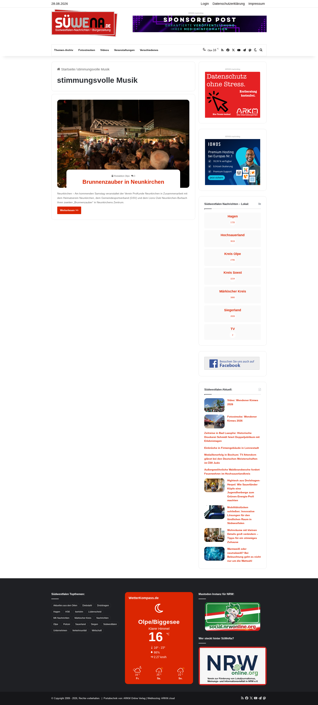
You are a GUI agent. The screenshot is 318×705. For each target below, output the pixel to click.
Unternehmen (60, 630)
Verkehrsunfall (79, 630)
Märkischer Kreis (83, 618)
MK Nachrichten (61, 618)
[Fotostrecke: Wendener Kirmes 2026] (214, 421)
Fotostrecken (86, 50)
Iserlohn (79, 611)
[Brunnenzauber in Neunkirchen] (123, 144)
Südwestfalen (110, 624)
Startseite (67, 69)
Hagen (56, 611)
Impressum (256, 4)
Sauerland (80, 624)
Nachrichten (102, 618)
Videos (104, 50)
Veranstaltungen (124, 50)
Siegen (94, 624)
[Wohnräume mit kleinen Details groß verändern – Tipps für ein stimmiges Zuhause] (214, 535)
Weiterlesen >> (69, 210)
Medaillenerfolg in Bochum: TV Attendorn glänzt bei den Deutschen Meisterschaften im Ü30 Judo (230, 458)
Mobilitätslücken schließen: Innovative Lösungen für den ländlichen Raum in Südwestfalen (241, 515)
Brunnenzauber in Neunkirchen (123, 182)
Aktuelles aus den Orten (65, 605)
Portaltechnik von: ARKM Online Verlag (124, 698)
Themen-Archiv (63, 50)
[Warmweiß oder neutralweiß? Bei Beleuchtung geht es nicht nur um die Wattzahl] (214, 554)
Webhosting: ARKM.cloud (161, 698)
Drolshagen (103, 605)
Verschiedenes (149, 50)
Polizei (66, 624)
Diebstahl (87, 605)
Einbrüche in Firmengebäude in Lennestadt (231, 447)
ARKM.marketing (195, 13)
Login (205, 4)
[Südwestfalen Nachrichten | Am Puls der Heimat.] (84, 23)
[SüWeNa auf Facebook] (231, 368)
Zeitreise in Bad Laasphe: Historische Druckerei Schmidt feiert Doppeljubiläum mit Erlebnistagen (232, 436)
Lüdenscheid (94, 611)
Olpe (55, 624)
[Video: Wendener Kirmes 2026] (214, 405)
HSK (67, 611)
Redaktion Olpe (122, 176)
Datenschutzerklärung (229, 4)
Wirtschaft (97, 630)
